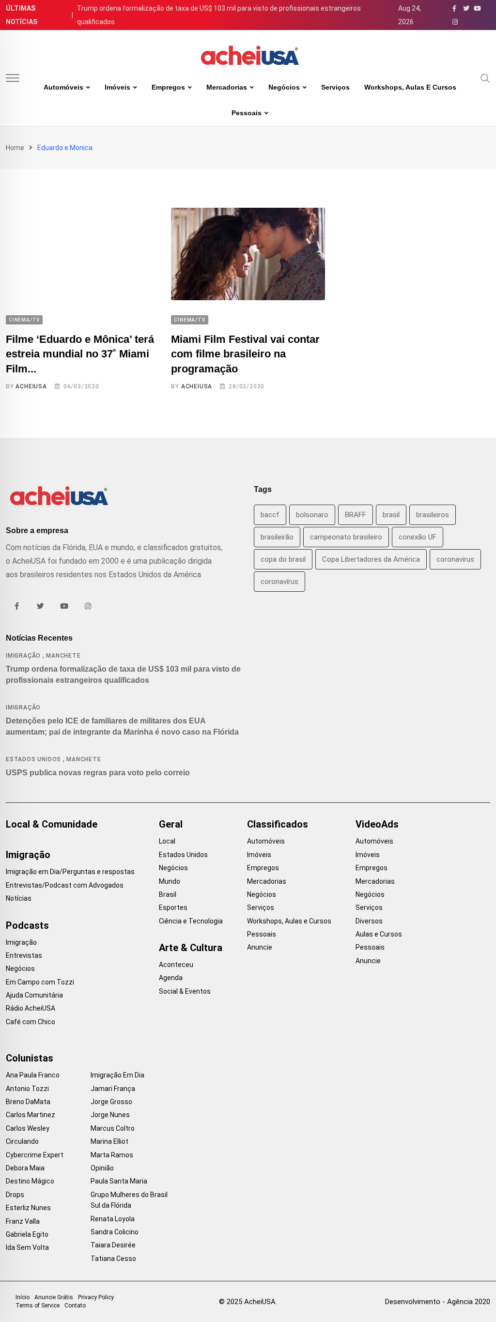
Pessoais (247, 113)
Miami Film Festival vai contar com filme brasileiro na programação (245, 354)
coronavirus (455, 559)
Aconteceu (176, 964)
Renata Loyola (113, 1219)
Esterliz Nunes (28, 1208)
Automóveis (63, 87)
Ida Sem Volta (27, 1247)
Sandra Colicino (115, 1232)
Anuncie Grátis (53, 1297)
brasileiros (432, 514)
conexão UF (417, 537)
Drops (15, 1195)
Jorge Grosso (111, 1102)
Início (23, 1297)
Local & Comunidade (51, 824)
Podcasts (27, 925)
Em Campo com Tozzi (40, 982)
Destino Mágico (30, 1181)
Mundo (169, 881)
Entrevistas (24, 955)
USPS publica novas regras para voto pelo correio (98, 773)
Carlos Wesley (27, 1128)
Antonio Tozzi (27, 1088)
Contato (75, 1305)
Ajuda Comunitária (34, 995)
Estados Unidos (33, 759)
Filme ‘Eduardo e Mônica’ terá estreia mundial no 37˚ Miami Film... (80, 354)
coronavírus (279, 581)
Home (15, 148)
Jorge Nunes (110, 1115)
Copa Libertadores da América (371, 559)
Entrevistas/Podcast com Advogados (65, 885)
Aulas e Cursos (379, 934)
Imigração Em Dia (117, 1075)
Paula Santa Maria (119, 1181)
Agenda (171, 978)
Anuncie (259, 947)
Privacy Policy (96, 1297)
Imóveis (117, 87)
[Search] (485, 77)
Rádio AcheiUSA (30, 1008)
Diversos (369, 921)
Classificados (277, 824)
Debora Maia (25, 1168)
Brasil (167, 894)
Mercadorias (226, 87)
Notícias (18, 898)
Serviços (335, 87)
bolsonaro (312, 514)
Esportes (173, 907)
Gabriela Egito (27, 1234)
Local (167, 841)
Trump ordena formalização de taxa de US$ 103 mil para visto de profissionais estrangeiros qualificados (219, 15)
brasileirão (277, 537)
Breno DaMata (28, 1102)
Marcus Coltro (113, 1128)
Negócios (284, 87)
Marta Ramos (112, 1155)
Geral (171, 824)
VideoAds (377, 824)
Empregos (168, 87)
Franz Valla (23, 1221)
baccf (270, 514)
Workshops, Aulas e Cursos (410, 87)
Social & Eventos (185, 991)
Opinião (102, 1168)
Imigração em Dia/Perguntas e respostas (70, 872)
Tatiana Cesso (113, 1258)
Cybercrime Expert (34, 1155)
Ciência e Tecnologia (191, 921)
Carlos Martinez (30, 1115)
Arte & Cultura (190, 947)
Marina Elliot (109, 1141)
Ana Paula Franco (33, 1075)
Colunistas (29, 1058)
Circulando (22, 1141)
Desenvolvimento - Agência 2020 (437, 1301)
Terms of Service (38, 1305)
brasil (391, 514)
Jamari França (113, 1088)
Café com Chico (30, 1022)
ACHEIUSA (31, 386)
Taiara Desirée (113, 1245)
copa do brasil (283, 559)
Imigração (23, 655)
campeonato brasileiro (346, 537)
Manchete (63, 655)
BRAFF (355, 514)
